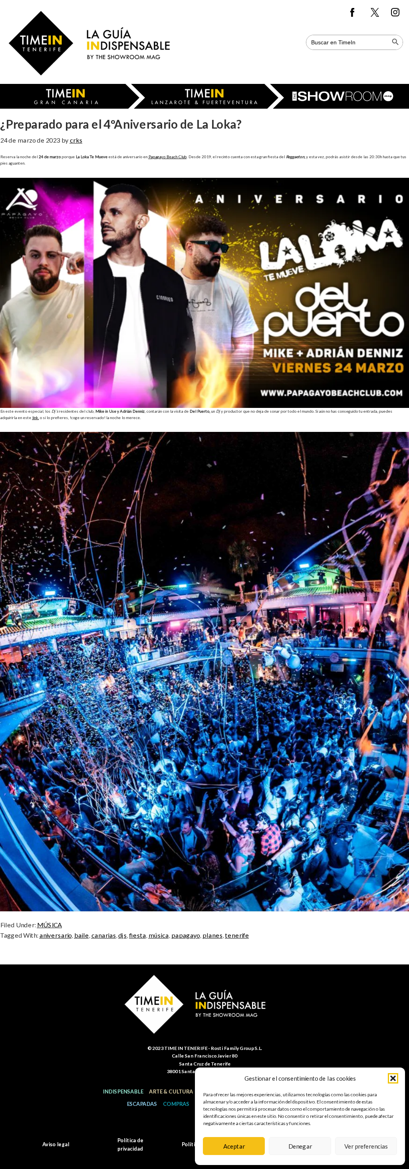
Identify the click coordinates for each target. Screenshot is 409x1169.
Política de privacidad (130, 1144)
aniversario (55, 935)
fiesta (137, 935)
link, (35, 417)
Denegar (300, 1146)
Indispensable (123, 1091)
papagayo (185, 935)
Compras (176, 1104)
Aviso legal (55, 1144)
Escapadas (142, 1104)
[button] (393, 1078)
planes (212, 935)
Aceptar (234, 1146)
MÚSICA (49, 924)
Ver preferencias (366, 1146)
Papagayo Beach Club (167, 156)
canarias (103, 935)
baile (81, 935)
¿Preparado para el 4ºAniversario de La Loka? (120, 124)
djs (122, 935)
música (158, 935)
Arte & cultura (171, 1091)
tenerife (237, 935)
